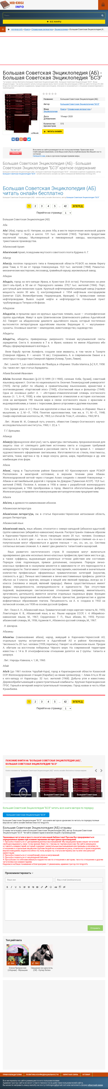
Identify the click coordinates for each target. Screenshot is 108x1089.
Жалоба (15, 153)
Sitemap (86, 1075)
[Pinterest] (25, 139)
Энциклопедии (51, 111)
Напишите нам (39, 156)
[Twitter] (29, 139)
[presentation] (7, 887)
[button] (7, 886)
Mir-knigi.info (21, 5)
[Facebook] (17, 139)
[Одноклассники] (21, 139)
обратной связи (95, 1085)
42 (65, 206)
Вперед (78, 206)
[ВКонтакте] (13, 139)
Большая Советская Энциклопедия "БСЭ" (79, 104)
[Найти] (102, 15)
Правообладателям (12, 1075)
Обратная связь (70, 1075)
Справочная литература (79, 109)
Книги (63, 109)
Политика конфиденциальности (42, 1075)
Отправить (95, 928)
